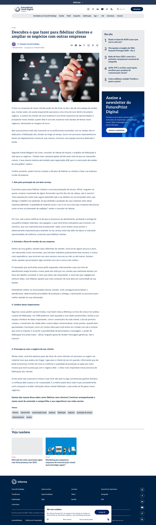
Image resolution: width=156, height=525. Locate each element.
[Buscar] (118, 9)
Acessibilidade (17, 520)
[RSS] (112, 9)
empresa (52, 413)
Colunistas (110, 16)
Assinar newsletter (117, 130)
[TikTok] (107, 9)
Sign (95, 16)
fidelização (61, 413)
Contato (74, 489)
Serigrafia (76, 16)
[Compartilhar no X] (84, 45)
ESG (102, 16)
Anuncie (136, 9)
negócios (71, 413)
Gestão (61, 16)
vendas (29, 417)
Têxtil (69, 16)
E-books (120, 16)
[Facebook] (93, 9)
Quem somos (46, 489)
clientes (15, 413)
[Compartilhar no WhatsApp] (88, 45)
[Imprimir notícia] (76, 45)
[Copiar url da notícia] (72, 45)
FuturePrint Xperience (109, 489)
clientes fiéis (25, 413)
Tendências (16, 494)
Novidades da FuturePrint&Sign (44, 16)
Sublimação (87, 16)
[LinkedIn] (98, 9)
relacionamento (18, 417)
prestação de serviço (84, 413)
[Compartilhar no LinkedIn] (80, 45)
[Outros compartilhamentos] (97, 45)
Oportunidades (47, 494)
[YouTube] (102, 9)
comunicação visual (39, 413)
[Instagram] (88, 9)
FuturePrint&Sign (18, 489)
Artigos (14, 27)
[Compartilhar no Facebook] (93, 45)
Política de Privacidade (33, 520)
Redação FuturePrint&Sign (29, 44)
